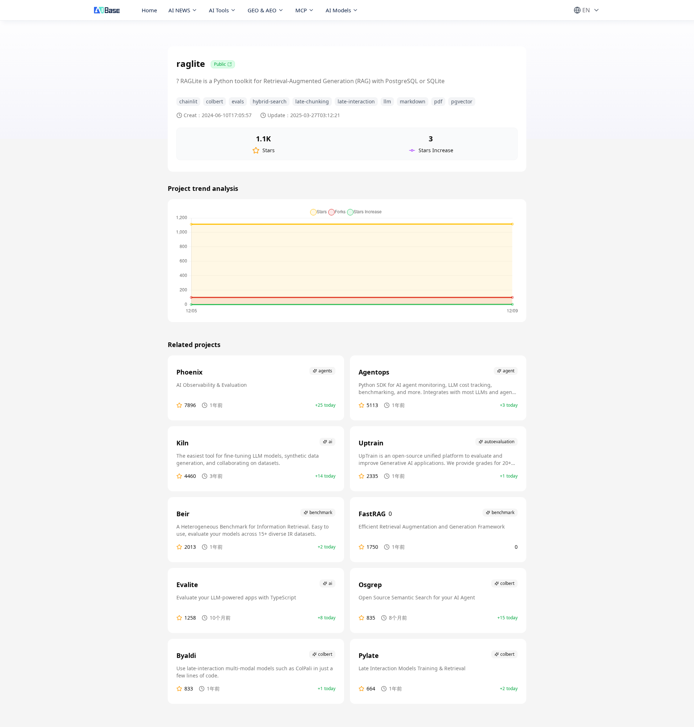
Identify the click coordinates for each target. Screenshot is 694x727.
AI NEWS (179, 10)
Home (149, 10)
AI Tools (219, 10)
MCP (301, 10)
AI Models (338, 10)
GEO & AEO (262, 10)
